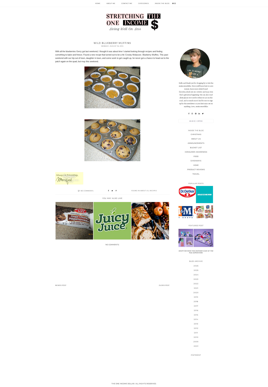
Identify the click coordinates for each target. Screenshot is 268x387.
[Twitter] (203, 114)
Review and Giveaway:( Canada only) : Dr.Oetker (187, 191)
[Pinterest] (195, 114)
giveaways (196, 161)
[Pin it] (116, 191)
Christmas (196, 134)
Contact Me (126, 3)
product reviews (196, 169)
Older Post (164, 285)
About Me (111, 3)
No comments (87, 191)
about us (144, 191)
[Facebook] (188, 114)
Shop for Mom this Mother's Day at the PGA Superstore (196, 252)
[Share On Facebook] (108, 191)
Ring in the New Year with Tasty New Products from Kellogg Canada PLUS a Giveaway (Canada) (204, 211)
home (196, 165)
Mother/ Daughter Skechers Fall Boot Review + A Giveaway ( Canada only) (204, 194)
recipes (153, 191)
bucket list (196, 148)
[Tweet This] (112, 191)
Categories (143, 3)
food (196, 156)
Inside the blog (162, 3)
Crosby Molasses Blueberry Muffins (142, 55)
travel (195, 174)
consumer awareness (196, 152)
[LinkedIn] (199, 114)
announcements (196, 143)
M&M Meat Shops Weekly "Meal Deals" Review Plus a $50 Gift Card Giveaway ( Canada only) (187, 211)
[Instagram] (192, 114)
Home (97, 3)
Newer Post (60, 285)
